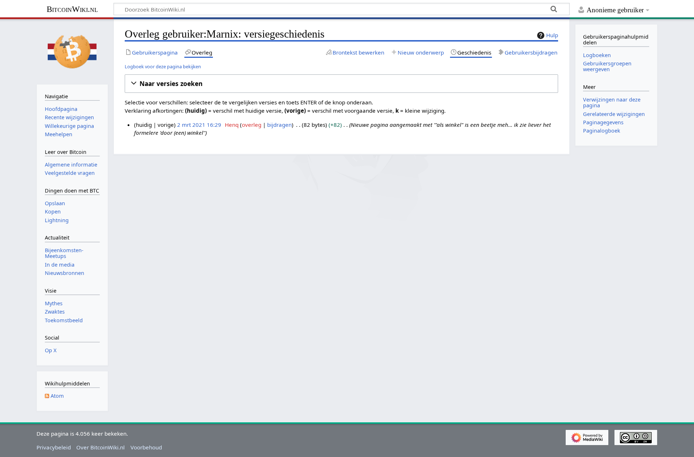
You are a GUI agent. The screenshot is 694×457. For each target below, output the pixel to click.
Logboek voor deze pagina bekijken (163, 66)
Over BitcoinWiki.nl (100, 447)
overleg (251, 124)
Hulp (552, 35)
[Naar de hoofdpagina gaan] (72, 51)
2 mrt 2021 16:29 (199, 124)
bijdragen (279, 124)
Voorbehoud (146, 447)
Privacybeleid (54, 447)
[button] (341, 83)
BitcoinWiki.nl (72, 9)
